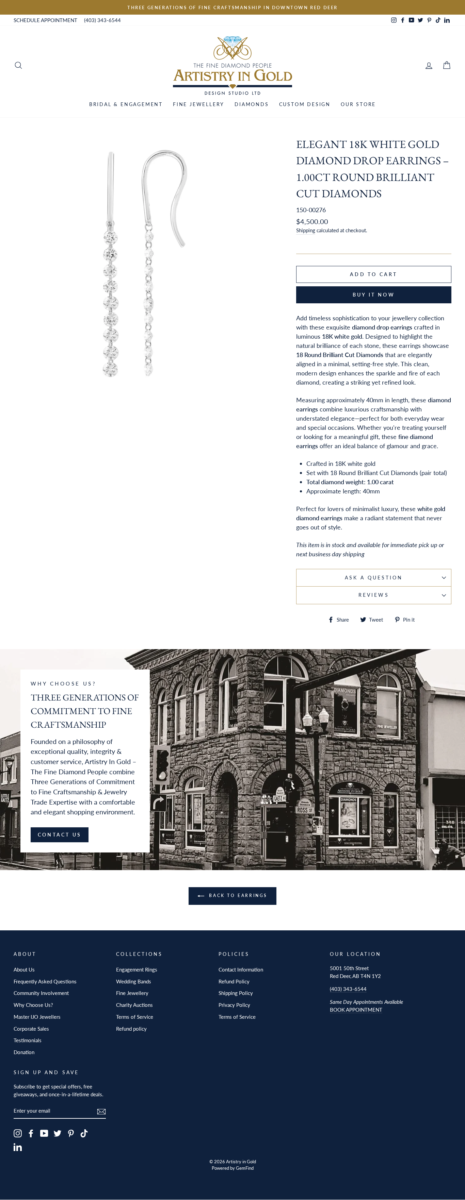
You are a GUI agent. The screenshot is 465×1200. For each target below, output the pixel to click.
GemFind (245, 1168)
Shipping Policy (236, 993)
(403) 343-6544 (102, 20)
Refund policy (131, 1029)
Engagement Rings (136, 969)
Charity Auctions (134, 1005)
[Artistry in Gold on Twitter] (57, 1133)
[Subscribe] (101, 1111)
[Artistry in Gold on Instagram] (18, 1133)
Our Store (358, 104)
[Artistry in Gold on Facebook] (31, 1133)
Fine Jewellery (198, 104)
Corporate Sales (31, 1029)
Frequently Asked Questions (45, 981)
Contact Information (241, 969)
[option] (232, 7)
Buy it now (374, 295)
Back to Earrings (237, 895)
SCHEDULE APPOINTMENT (45, 20)
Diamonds (252, 104)
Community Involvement (41, 993)
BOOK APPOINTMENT (356, 1010)
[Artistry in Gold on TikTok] (84, 1133)
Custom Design (305, 104)
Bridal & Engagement (126, 104)
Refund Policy (234, 981)
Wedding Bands (133, 981)
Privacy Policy (234, 1005)
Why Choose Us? (33, 1005)
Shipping (305, 230)
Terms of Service (134, 1017)
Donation (24, 1052)
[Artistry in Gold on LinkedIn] (18, 1147)
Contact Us (59, 835)
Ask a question (374, 577)
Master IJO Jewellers (37, 1017)
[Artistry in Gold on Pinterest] (71, 1133)
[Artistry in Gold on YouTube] (44, 1133)
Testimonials (28, 1040)
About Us (24, 969)
